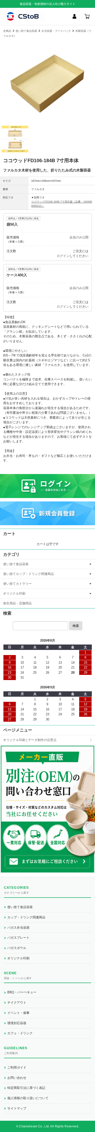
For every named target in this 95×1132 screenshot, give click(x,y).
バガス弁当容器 (18, 927)
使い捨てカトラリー (17, 583)
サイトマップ (16, 1108)
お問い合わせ (16, 1078)
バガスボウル (16, 948)
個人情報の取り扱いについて (27, 1098)
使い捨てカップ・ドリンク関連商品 (28, 574)
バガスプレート (18, 937)
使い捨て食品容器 (26, 30)
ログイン (63, 256)
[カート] (87, 16)
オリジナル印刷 (14, 593)
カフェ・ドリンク (20, 1033)
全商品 (7, 30)
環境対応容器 (16, 1023)
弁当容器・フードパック (56, 30)
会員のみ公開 (78, 237)
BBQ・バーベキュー (21, 992)
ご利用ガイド (16, 1067)
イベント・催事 (18, 1013)
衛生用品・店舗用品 (17, 603)
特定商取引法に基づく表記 (26, 1088)
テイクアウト (16, 1002)
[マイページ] (74, 16)
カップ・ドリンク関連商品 (26, 917)
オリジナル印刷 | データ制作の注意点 (30, 740)
